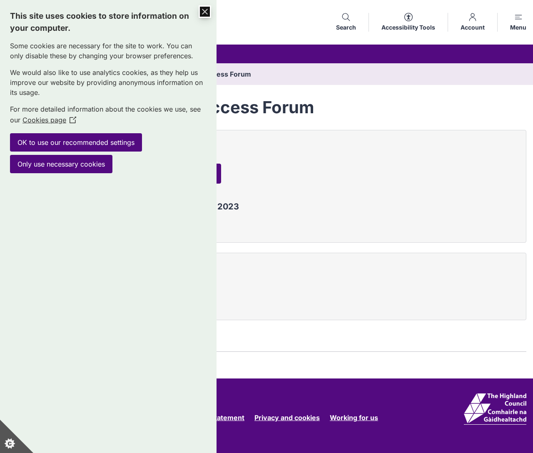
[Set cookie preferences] (16, 436)
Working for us (354, 417)
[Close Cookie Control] (205, 12)
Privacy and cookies (287, 417)
